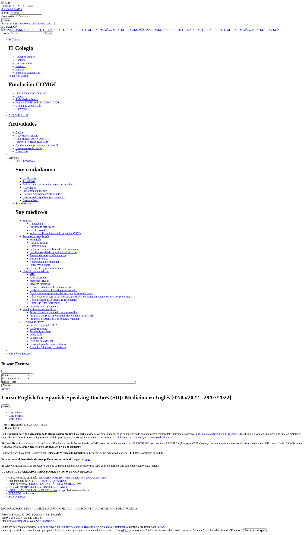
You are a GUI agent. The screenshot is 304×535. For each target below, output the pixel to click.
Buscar (5, 33)
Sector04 (161, 526)
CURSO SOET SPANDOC (51, 480)
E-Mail (5, 12)
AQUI (124, 530)
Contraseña (7, 16)
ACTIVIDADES (18, 115)
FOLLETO (14, 493)
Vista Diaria (15, 418)
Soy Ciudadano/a (25, 160)
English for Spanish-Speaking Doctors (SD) (218, 433)
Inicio (4, 388)
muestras (137, 437)
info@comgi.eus (18, 520)
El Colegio (14, 39)
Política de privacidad (49, 526)
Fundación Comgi (18, 75)
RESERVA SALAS (19, 353)
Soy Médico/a (23, 203)
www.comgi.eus (45, 520)
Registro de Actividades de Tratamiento (106, 526)
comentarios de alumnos (158, 437)
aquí (88, 459)
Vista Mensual (16, 412)
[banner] (140, 29)
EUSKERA (8, 6)
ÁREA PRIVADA (11, 9)
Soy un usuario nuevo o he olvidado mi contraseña (29, 23)
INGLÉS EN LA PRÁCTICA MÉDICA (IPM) (55, 483)
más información (122, 437)
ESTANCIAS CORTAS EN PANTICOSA (32, 490)
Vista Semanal (16, 415)
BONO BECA (16, 496)
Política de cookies (72, 526)
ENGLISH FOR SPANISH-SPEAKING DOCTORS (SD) (72, 477)
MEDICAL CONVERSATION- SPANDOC (45, 487)
